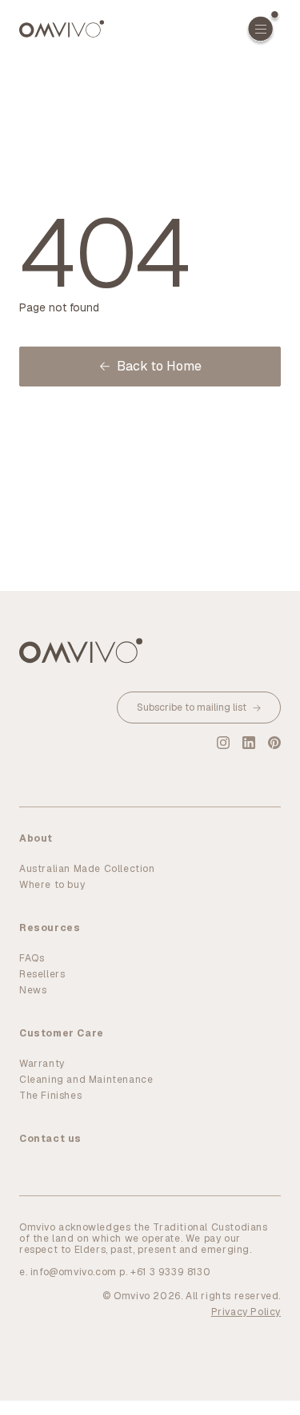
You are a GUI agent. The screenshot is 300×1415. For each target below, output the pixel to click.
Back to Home (159, 366)
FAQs (31, 958)
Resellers (42, 974)
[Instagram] (223, 742)
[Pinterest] (274, 742)
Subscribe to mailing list (191, 707)
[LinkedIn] (248, 742)
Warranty (42, 1063)
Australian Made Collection (87, 868)
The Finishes (50, 1095)
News (32, 990)
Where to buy (52, 884)
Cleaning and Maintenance (86, 1079)
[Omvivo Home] (61, 28)
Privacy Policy (246, 1312)
